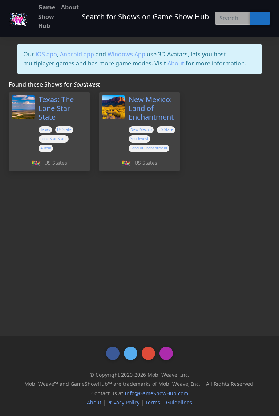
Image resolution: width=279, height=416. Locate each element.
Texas (45, 129)
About (175, 63)
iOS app (46, 54)
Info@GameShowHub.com (156, 393)
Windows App (126, 54)
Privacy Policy (123, 402)
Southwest (139, 138)
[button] (113, 353)
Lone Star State (53, 138)
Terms (152, 402)
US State (64, 129)
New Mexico (141, 129)
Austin (45, 148)
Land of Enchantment (148, 148)
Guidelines (179, 402)
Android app (77, 54)
